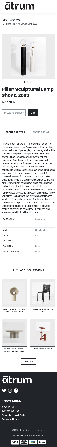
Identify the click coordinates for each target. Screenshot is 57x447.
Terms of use (10, 411)
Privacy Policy (11, 419)
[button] (24, 82)
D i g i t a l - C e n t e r (36, 436)
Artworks (15, 20)
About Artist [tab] (41, 132)
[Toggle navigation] (49, 6)
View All (28, 362)
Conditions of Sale (13, 415)
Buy (33, 113)
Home (4, 20)
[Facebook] (16, 391)
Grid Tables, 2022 (43, 349)
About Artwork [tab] (15, 132)
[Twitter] (4, 391)
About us (8, 407)
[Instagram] (10, 391)
